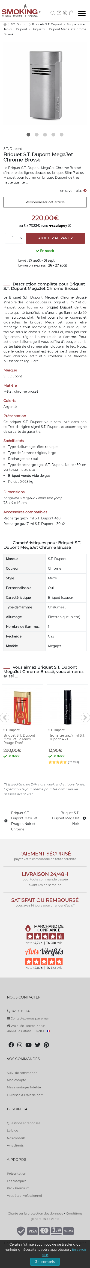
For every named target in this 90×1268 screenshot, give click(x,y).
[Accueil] (4, 24)
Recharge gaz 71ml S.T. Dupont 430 (31, 518)
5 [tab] (61, 134)
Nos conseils (16, 1138)
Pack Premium (18, 1188)
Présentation (16, 1173)
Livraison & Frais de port (25, 1095)
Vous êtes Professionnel (24, 1195)
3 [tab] (45, 134)
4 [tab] (53, 134)
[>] (85, 717)
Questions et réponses (23, 1123)
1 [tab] (28, 134)
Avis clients (15, 1145)
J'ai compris (45, 1262)
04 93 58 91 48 (20, 1011)
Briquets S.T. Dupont (47, 24)
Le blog (12, 1130)
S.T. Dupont (19, 24)
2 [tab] (37, 134)
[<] (4, 717)
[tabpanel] (45, 84)
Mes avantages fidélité (24, 1087)
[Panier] (71, 13)
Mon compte (16, 1080)
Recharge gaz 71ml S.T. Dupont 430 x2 (34, 524)
